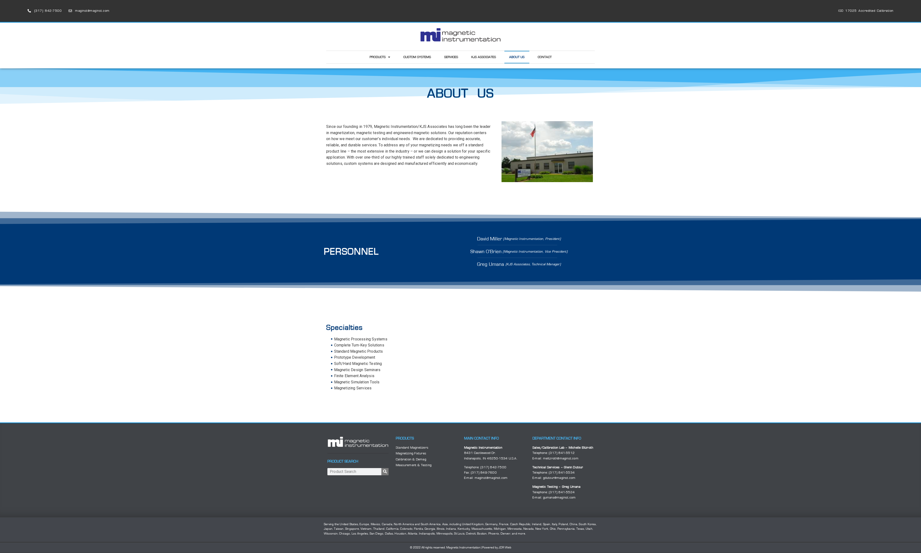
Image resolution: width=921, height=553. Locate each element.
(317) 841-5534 (562, 472)
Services (451, 57)
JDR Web (504, 547)
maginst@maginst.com (491, 478)
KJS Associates (483, 57)
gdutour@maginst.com (559, 478)
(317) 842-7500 (493, 467)
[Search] (385, 471)
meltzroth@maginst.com (561, 458)
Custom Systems (417, 57)
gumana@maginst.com (559, 497)
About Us (517, 57)
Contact (545, 57)
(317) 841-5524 (562, 492)
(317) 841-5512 (562, 453)
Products (378, 57)
